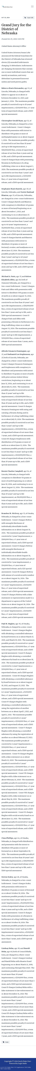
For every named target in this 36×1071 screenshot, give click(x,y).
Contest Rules (7, 1068)
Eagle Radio (22, 1063)
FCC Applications (19, 1067)
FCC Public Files (9, 1067)
